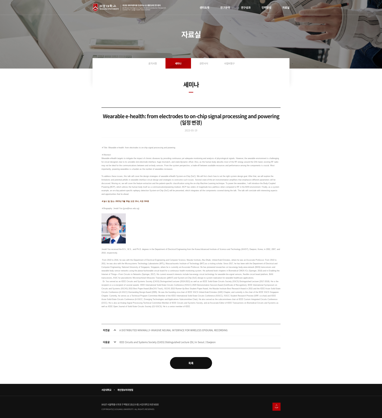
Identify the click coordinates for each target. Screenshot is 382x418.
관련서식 (204, 63)
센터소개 (204, 8)
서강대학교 (106, 389)
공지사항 (152, 63)
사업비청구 (229, 63)
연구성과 (246, 8)
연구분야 (225, 8)
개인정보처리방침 (125, 389)
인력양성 (266, 8)
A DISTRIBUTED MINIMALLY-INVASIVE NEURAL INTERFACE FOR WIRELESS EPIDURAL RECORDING (173, 330)
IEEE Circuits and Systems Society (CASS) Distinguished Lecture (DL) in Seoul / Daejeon (167, 342)
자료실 (285, 8)
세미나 (178, 63)
